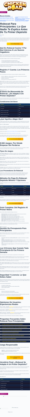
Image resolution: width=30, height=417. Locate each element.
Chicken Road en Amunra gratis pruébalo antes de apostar (7, 20)
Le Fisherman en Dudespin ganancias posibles (21, 17)
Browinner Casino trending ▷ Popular (12, 131)
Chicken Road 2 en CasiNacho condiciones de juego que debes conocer (22, 19)
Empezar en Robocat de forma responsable (15, 357)
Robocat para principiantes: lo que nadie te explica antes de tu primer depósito (22, 20)
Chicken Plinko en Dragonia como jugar (7, 18)
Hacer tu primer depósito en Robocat (15, 203)
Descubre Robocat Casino (15, 43)
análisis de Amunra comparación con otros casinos (13, 133)
